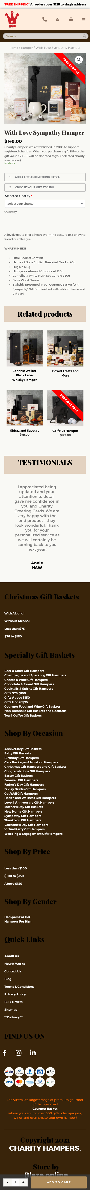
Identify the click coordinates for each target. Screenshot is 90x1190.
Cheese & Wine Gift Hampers (26, 680)
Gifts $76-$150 (15, 693)
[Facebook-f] (7, 1056)
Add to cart (59, 1182)
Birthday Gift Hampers (21, 758)
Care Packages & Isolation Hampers (31, 762)
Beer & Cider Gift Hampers (24, 671)
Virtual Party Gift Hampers (24, 829)
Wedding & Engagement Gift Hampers (33, 834)
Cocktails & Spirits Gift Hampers (28, 689)
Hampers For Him (17, 921)
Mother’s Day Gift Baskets (23, 807)
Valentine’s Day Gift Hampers (26, 825)
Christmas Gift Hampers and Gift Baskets (35, 767)
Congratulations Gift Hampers (27, 771)
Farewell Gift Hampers (21, 780)
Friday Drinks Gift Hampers (25, 789)
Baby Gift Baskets (17, 753)
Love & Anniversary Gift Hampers (29, 802)
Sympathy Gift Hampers (22, 816)
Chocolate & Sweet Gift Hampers (29, 684)
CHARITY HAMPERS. (45, 1148)
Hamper (27, 47)
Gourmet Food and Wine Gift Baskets (32, 706)
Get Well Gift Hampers (21, 794)
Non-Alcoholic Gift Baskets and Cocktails (35, 711)
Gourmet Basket (45, 1109)
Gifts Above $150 (17, 698)
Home (13, 47)
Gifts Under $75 (16, 702)
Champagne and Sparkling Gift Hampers (35, 675)
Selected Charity (18, 195)
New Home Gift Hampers (23, 811)
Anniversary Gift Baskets (23, 749)
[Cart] (69, 19)
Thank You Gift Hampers (22, 820)
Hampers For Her (17, 917)
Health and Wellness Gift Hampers (30, 798)
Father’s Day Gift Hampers (24, 785)
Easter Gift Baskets (18, 776)
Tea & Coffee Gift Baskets (23, 715)
